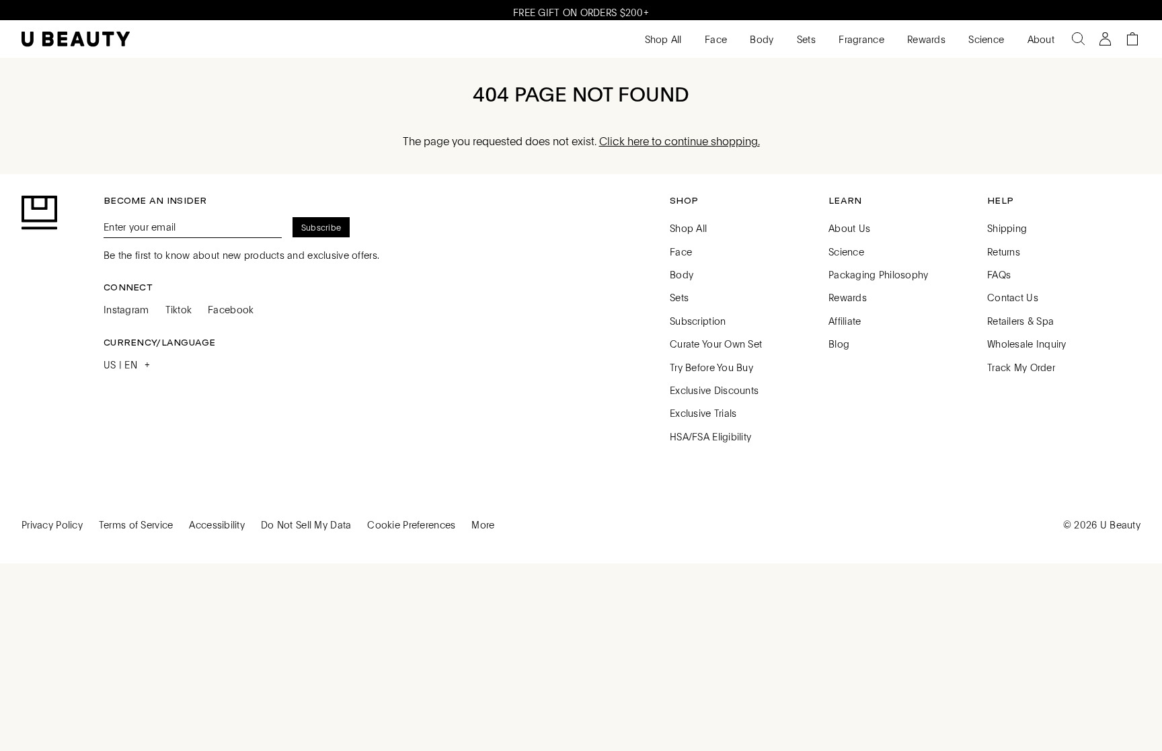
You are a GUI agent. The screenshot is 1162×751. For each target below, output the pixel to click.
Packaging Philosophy (878, 274)
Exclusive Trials (703, 413)
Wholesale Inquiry (1027, 344)
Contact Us (1012, 297)
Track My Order (1021, 367)
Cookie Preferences (411, 524)
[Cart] (1132, 39)
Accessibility (217, 524)
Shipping (1007, 228)
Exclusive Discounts (714, 390)
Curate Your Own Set (716, 344)
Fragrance (860, 39)
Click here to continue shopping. (679, 141)
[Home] (76, 39)
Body (760, 39)
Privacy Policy (52, 524)
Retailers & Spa (1020, 321)
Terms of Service (136, 524)
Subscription (698, 321)
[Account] (1105, 39)
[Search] (1079, 39)
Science (985, 39)
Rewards (924, 39)
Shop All (662, 39)
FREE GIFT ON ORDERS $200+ (581, 10)
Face (714, 39)
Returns (1003, 251)
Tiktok (178, 309)
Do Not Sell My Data (306, 524)
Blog (838, 344)
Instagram (126, 309)
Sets (805, 39)
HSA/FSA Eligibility (710, 436)
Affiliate (844, 321)
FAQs (999, 274)
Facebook (231, 309)
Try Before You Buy (711, 367)
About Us (849, 228)
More (482, 524)
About (1039, 39)
